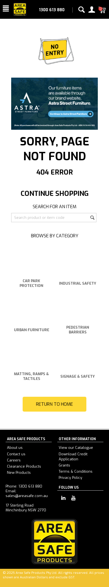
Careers (14, 460)
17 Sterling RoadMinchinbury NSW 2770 (26, 507)
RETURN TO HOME (54, 404)
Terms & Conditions (76, 471)
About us (15, 447)
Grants (64, 465)
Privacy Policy (70, 477)
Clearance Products (24, 466)
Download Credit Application (73, 456)
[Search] (92, 218)
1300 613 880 (52, 10)
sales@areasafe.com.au (27, 495)
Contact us (16, 454)
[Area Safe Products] (20, 9)
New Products (19, 472)
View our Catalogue (76, 447)
